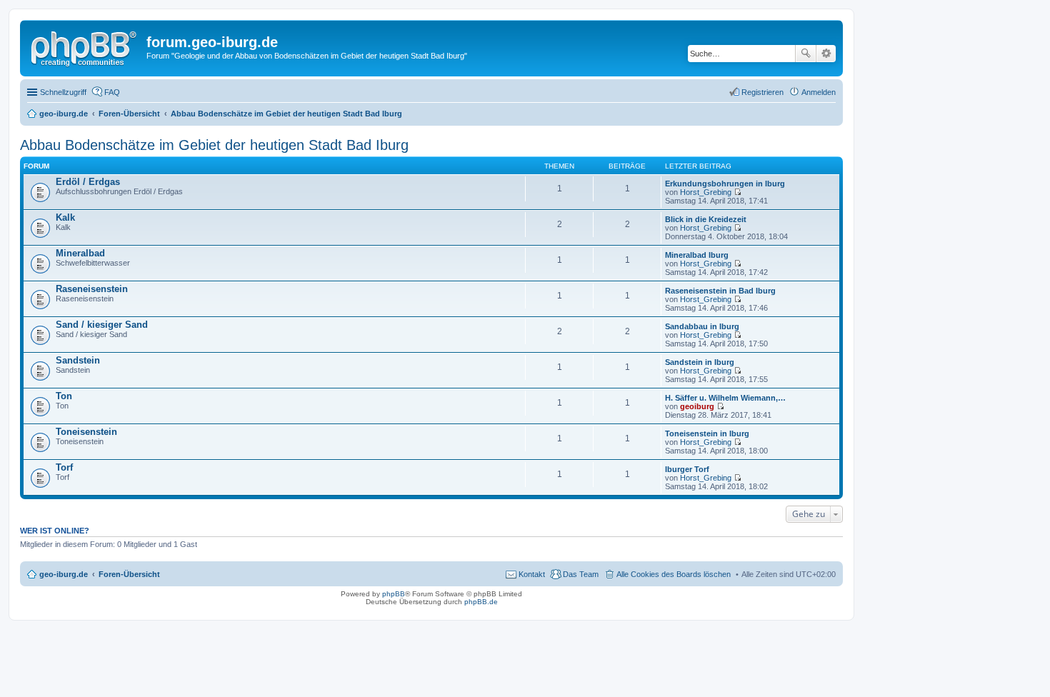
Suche (805, 53)
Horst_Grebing (705, 192)
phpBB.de (481, 602)
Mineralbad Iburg (697, 255)
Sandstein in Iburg (699, 362)
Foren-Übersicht (129, 574)
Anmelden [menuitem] (818, 92)
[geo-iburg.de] (85, 46)
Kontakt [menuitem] (532, 574)
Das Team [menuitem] (581, 574)
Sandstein (78, 360)
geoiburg (697, 406)
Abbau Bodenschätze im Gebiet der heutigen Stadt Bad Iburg (214, 145)
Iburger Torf (687, 469)
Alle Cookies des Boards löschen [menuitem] (673, 574)
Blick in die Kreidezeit (705, 219)
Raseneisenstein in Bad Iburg (720, 290)
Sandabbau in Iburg (702, 326)
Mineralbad (80, 253)
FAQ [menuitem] (112, 92)
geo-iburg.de (63, 574)
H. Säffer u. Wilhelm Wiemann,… (725, 397)
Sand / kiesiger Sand (102, 324)
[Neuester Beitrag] (737, 192)
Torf (64, 467)
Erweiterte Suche (826, 53)
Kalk (65, 217)
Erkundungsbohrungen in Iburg (725, 183)
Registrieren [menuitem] (762, 92)
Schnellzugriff (63, 92)
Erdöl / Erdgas (88, 181)
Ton (64, 396)
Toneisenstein (86, 431)
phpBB (393, 594)
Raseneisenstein (92, 289)
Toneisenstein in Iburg (707, 433)
